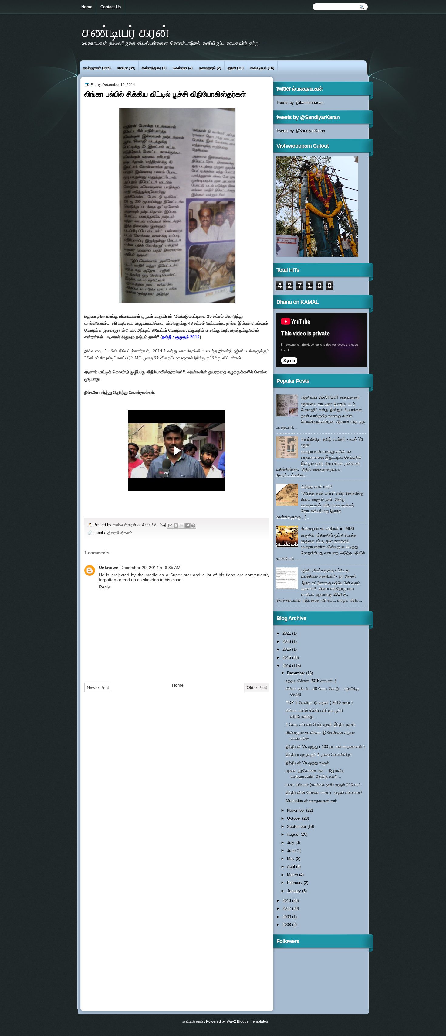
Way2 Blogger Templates (247, 1021)
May (291, 858)
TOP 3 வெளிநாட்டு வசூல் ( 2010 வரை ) (319, 702)
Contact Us (110, 7)
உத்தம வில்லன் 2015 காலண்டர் (311, 680)
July (291, 842)
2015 (287, 657)
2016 (287, 649)
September (297, 826)
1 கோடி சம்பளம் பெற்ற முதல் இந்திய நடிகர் (321, 724)
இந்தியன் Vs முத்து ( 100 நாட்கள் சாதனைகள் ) (325, 746)
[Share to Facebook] (187, 526)
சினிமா (122, 68)
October (294, 818)
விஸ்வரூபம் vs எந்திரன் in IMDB (327, 528)
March (293, 875)
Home (86, 7)
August (294, 834)
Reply (104, 587)
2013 (287, 900)
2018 (287, 641)
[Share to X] (182, 526)
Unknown (109, 567)
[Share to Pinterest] (193, 526)
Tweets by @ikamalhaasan (299, 102)
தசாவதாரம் (207, 68)
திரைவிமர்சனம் (119, 532)
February (295, 882)
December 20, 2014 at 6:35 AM (150, 567)
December (296, 673)
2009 (287, 916)
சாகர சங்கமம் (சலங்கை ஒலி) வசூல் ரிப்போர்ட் (323, 784)
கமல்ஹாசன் (92, 68)
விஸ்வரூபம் (258, 68)
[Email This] (170, 526)
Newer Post (98, 687)
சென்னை (180, 68)
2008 (287, 924)
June (292, 850)
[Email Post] (162, 525)
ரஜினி (232, 68)
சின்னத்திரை (151, 68)
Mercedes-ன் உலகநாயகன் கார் (311, 800)
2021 (287, 633)
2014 (287, 666)
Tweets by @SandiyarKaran (300, 131)
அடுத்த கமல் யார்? (316, 486)
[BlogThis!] (176, 526)
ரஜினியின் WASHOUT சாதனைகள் (330, 397)
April (291, 866)
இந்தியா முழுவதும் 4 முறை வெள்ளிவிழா (319, 754)
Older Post (257, 687)
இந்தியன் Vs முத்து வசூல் (307, 762)
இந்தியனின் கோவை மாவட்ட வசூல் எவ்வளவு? (324, 792)
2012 (287, 908)
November (296, 810)
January (294, 891)
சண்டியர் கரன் (126, 31)
